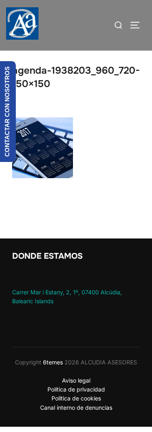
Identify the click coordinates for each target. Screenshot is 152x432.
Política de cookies (76, 398)
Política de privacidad (76, 389)
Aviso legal (76, 380)
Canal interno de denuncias (76, 407)
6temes (53, 362)
